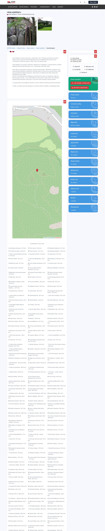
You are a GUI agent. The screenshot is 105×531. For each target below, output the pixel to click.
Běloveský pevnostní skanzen (18, 272)
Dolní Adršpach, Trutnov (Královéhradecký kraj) (21, 14)
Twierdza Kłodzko (15, 326)
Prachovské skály (53, 367)
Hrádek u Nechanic (34, 349)
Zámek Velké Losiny (15, 525)
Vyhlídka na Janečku (54, 358)
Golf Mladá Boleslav (34, 506)
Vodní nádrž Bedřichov (16, 434)
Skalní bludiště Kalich (54, 381)
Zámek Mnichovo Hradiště (56, 465)
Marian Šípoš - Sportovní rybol (18, 362)
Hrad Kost (12, 416)
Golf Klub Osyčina (34, 413)
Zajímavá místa (21, 48)
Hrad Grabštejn (53, 509)
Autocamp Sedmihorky (16, 388)
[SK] (13, 51)
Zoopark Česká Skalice (35, 272)
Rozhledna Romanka (34, 472)
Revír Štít (12, 439)
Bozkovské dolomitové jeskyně (18, 353)
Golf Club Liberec (34, 462)
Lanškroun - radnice (15, 498)
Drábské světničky (34, 452)
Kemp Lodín (52, 339)
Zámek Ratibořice (53, 267)
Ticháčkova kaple (14, 251)
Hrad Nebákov (53, 388)
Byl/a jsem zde (89, 66)
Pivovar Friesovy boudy (16, 300)
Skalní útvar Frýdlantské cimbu (37, 403)
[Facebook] (92, 7)
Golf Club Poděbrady (54, 493)
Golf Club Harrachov (15, 335)
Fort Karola (32, 277)
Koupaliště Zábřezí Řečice (17, 304)
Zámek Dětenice (53, 425)
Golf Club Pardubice (34, 393)
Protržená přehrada (34, 372)
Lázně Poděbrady (54, 498)
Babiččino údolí (14, 263)
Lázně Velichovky (53, 300)
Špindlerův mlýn (53, 309)
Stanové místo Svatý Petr (17, 309)
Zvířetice (12, 489)
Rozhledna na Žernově (55, 258)
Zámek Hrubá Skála (54, 385)
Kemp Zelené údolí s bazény (17, 381)
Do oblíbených (90, 69)
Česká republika (40, 48)
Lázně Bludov (52, 530)
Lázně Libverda (53, 420)
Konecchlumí (52, 330)
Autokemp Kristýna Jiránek (36, 525)
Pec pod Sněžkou (34, 281)
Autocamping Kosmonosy (56, 489)
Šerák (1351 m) (14, 493)
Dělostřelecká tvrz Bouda (36, 443)
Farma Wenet (13, 258)
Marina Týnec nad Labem (17, 481)
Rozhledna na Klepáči (15, 425)
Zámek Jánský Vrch (15, 413)
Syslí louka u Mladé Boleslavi (56, 501)
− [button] (14, 110)
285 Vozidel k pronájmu (82, 83)
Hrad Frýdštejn (53, 393)
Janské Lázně (53, 263)
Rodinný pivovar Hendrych (56, 304)
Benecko (31, 318)
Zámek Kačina (53, 506)
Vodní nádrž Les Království (17, 295)
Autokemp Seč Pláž (54, 513)
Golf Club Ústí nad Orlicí (35, 439)
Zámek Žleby (33, 516)
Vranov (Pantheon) (15, 385)
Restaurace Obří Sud (35, 420)
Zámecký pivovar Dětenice (17, 429)
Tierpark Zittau (33, 530)
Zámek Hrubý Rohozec (55, 396)
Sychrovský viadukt (54, 434)
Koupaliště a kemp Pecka (36, 313)
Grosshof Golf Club (34, 254)
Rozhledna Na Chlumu (16, 472)
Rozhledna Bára (53, 469)
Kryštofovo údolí (53, 481)
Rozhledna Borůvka (34, 498)
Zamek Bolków (33, 300)
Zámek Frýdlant (14, 462)
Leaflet (45, 237)
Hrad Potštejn (13, 376)
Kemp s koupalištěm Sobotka (57, 403)
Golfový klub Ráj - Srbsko (36, 434)
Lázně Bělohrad (33, 321)
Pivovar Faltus (53, 477)
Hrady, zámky (30, 48)
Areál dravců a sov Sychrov (36, 429)
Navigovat (84, 72)
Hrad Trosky (52, 376)
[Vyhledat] (80, 2)
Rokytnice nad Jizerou (16, 330)
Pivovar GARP (13, 477)
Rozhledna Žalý (53, 313)
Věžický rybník (14, 393)
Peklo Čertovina (14, 530)
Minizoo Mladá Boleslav (16, 501)
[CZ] (11, 51)
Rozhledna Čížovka (54, 439)
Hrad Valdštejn (33, 396)
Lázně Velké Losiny (34, 521)
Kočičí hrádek (33, 469)
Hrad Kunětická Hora (35, 381)
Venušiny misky (14, 469)
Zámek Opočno (53, 318)
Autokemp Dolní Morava (16, 443)
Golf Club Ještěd (14, 465)
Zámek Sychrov (53, 429)
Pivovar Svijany (33, 448)
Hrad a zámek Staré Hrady (36, 408)
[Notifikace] (84, 2)
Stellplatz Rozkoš (34, 286)
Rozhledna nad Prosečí (35, 416)
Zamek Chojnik (14, 321)
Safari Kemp (32, 290)
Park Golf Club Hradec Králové (57, 344)
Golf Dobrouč (13, 452)
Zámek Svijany (53, 443)
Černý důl (51, 281)
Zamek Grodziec (14, 401)
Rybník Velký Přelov (34, 309)
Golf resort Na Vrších (54, 321)
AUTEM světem (11, 48)
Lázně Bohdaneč (53, 401)
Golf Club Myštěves (54, 335)
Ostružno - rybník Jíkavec (56, 372)
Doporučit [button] (77, 66)
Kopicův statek (33, 401)
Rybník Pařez (13, 372)
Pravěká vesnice (53, 326)
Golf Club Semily (53, 353)
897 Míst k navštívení (80, 87)
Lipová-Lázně (33, 493)
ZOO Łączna (32, 248)
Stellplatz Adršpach (54, 248)
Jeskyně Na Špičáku (15, 509)
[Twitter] (97, 7)
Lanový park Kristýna (54, 521)
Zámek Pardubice (54, 408)
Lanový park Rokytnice (35, 326)
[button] (34, 6)
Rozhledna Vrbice (53, 362)
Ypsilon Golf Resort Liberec (56, 452)
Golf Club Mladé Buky (35, 258)
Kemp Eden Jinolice (34, 362)
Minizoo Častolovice (15, 358)
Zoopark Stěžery (33, 335)
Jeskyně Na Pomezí (15, 486)
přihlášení (93, 2)
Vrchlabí (31, 304)
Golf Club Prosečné (54, 295)
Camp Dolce (52, 254)
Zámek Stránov (14, 516)
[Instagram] (95, 7)
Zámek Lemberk (53, 525)
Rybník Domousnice (54, 448)
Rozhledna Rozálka (34, 385)
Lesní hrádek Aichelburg (35, 263)
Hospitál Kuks (13, 290)
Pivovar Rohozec (14, 403)
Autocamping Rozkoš (54, 277)
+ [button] (14, 107)
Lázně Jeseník (14, 506)
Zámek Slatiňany (33, 465)
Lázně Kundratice (53, 486)
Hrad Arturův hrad (34, 425)
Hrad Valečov (13, 457)
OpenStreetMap (51, 237)
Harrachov (13, 339)
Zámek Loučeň (33, 486)
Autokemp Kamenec (15, 248)
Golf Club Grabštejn (34, 509)
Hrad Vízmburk (33, 251)
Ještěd (51, 462)
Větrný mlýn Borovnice (16, 313)
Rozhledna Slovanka (15, 396)
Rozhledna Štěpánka (54, 349)
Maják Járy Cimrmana (35, 358)
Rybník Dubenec (33, 344)
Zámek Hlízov (33, 513)
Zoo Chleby (32, 481)
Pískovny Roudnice (15, 367)
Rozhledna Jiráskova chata (17, 281)
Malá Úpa (12, 277)
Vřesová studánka (15, 513)
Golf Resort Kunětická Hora (36, 367)
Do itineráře (77, 69)
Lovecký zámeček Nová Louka (57, 416)
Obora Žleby (13, 521)
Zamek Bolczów (33, 295)
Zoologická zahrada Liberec (17, 448)
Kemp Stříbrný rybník (35, 330)
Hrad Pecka (13, 318)
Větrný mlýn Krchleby (35, 501)
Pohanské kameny (34, 489)
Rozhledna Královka (54, 413)
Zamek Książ (52, 286)
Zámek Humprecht (15, 408)
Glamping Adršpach (54, 251)
